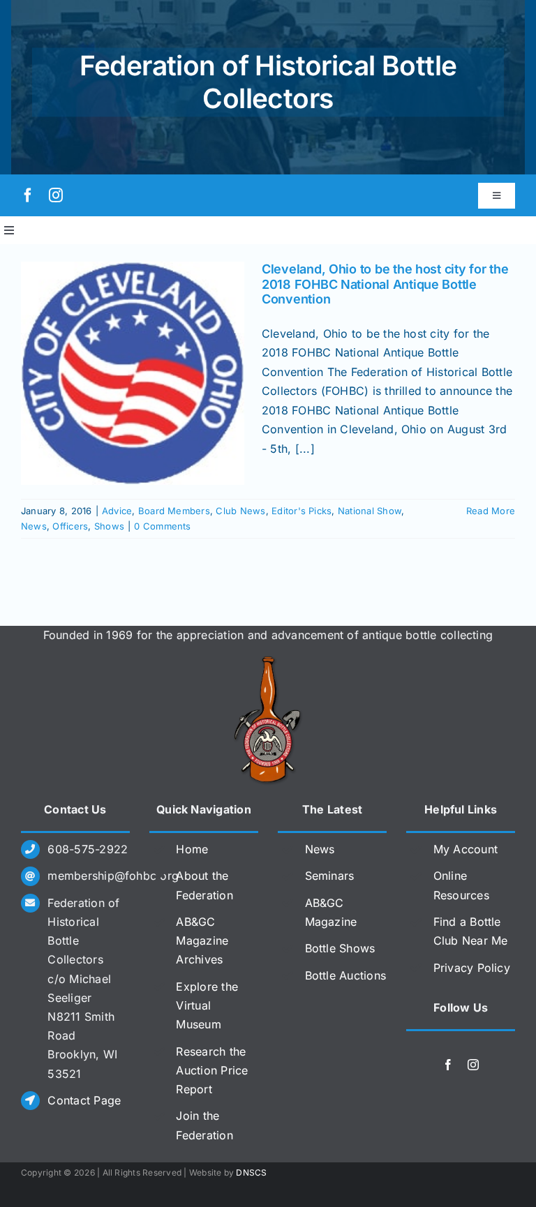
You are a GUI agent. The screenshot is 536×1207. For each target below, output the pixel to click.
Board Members (174, 510)
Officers (70, 526)
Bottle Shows (340, 948)
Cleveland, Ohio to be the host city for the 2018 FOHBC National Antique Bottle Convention (385, 284)
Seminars (330, 876)
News (34, 526)
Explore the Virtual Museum (207, 1005)
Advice (117, 510)
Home (192, 849)
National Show (369, 510)
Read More (490, 510)
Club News (240, 510)
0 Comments (162, 526)
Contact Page (84, 1100)
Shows (109, 526)
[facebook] (28, 195)
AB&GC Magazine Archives (202, 940)
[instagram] (56, 195)
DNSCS (251, 1172)
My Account (465, 849)
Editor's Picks (301, 510)
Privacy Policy (471, 968)
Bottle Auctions (346, 975)
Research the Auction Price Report (212, 1070)
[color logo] (268, 661)
